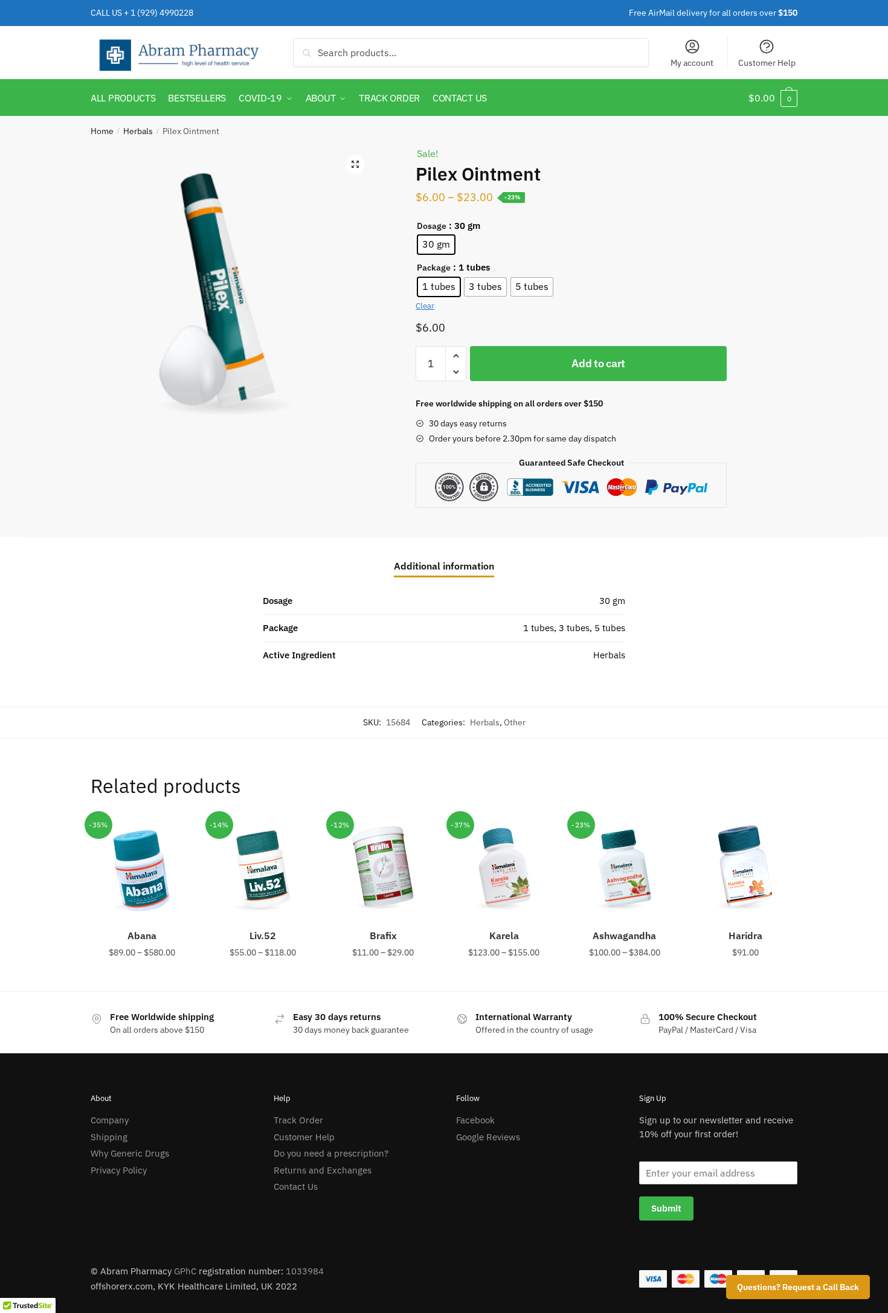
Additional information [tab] (444, 566)
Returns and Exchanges (323, 1170)
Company (110, 1120)
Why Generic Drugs (130, 1153)
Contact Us (296, 1186)
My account (692, 62)
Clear (425, 306)
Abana (141, 935)
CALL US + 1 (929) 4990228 (142, 12)
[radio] (436, 245)
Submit (666, 1208)
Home (102, 131)
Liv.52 (262, 935)
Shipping (109, 1137)
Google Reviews (488, 1137)
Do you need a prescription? (331, 1153)
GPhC (185, 1271)
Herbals (138, 131)
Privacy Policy (119, 1170)
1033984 (305, 1271)
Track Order (298, 1120)
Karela (504, 935)
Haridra (745, 935)
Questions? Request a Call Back (798, 1287)
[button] (355, 164)
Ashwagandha (624, 935)
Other (515, 722)
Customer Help (767, 62)
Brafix (383, 935)
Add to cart (598, 363)
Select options (142, 977)
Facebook (475, 1120)
